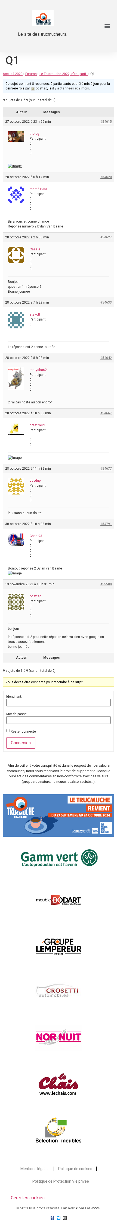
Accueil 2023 (13, 74)
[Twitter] (58, 1218)
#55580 (106, 584)
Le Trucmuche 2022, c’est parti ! (63, 74)
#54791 (106, 524)
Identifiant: (14, 696)
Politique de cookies (75, 1169)
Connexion (21, 742)
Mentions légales (35, 1169)
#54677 (106, 468)
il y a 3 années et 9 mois (70, 88)
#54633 (106, 302)
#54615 (106, 122)
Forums (31, 74)
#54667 (106, 413)
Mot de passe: (16, 714)
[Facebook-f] (52, 1218)
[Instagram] (65, 1218)
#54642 (106, 358)
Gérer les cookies (28, 1197)
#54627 (106, 237)
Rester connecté (23, 731)
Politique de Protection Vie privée (60, 1181)
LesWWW (92, 1208)
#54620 (106, 177)
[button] (107, 26)
